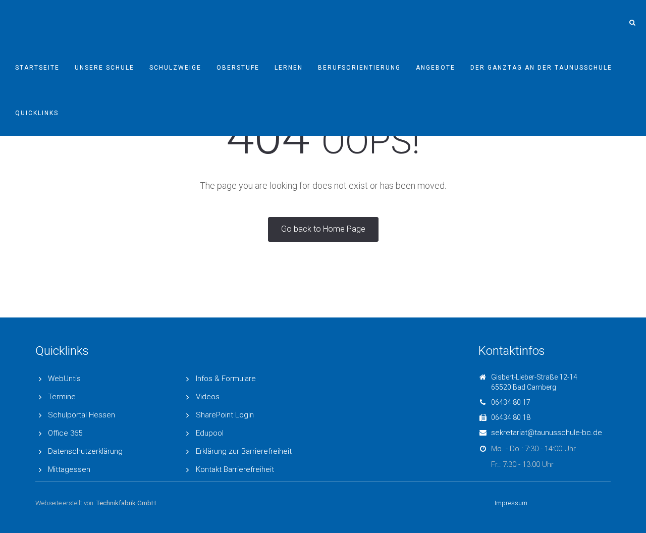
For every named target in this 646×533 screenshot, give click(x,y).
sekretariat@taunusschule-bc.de (546, 432)
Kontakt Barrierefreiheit (235, 469)
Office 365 (65, 433)
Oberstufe (238, 67)
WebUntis (64, 378)
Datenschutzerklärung (85, 451)
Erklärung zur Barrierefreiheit (244, 451)
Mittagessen (69, 469)
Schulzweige (175, 67)
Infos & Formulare (226, 378)
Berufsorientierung (359, 67)
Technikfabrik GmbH (126, 503)
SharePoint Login (225, 414)
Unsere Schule (104, 67)
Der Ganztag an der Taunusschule (541, 67)
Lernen (289, 67)
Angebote (435, 67)
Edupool (210, 433)
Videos (208, 396)
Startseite (37, 67)
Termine (62, 396)
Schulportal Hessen (81, 414)
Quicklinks (37, 113)
